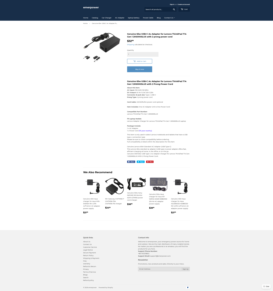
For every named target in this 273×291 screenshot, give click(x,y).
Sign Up (185, 269)
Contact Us (169, 18)
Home (85, 18)
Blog (159, 18)
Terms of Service (89, 272)
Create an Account (184, 4)
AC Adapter (119, 18)
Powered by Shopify (106, 287)
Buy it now (139, 69)
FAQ (84, 261)
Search (86, 278)
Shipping (130, 45)
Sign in (172, 4)
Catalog (95, 18)
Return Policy (88, 255)
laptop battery (133, 18)
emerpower (91, 7)
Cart (186, 9)
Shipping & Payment (91, 258)
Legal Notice (88, 250)
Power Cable (148, 18)
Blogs (85, 275)
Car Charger (106, 18)
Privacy (86, 269)
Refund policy (88, 280)
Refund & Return (89, 266)
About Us (86, 242)
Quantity (130, 50)
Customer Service (90, 247)
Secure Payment (89, 253)
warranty (86, 264)
